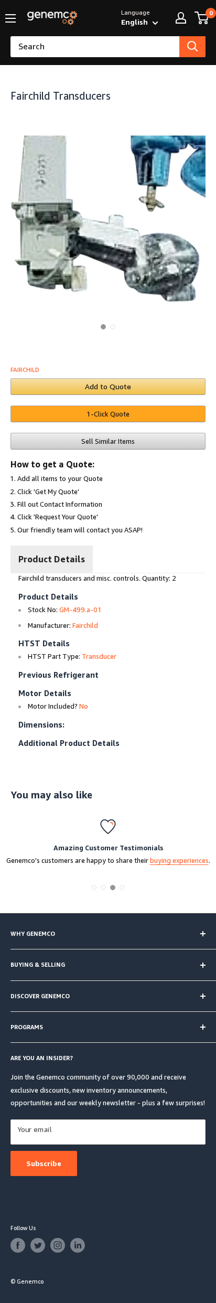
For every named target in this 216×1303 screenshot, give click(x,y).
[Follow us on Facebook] (17, 1245)
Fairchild (24, 369)
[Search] (192, 46)
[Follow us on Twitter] (37, 1245)
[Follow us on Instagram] (57, 1245)
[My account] (181, 18)
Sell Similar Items (108, 441)
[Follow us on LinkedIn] (77, 1245)
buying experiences (179, 860)
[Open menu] (10, 18)
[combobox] (94, 46)
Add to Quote (108, 386)
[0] (202, 18)
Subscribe (43, 1163)
